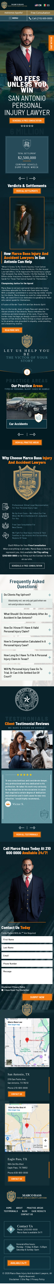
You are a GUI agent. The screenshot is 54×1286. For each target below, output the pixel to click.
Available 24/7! (18, 1262)
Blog (24, 1211)
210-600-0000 (21, 1087)
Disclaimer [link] (14, 1279)
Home (9, 1208)
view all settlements (27, 191)
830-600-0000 (21, 1172)
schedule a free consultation (27, 566)
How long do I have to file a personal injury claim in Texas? (25, 657)
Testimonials (11, 1211)
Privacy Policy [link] (38, 1279)
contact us (16, 1094)
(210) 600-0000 (31, 1229)
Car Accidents (26, 411)
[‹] (22, 178)
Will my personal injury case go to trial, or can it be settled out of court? (23, 672)
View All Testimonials (27, 834)
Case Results (39, 1211)
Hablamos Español (13, 12)
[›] (32, 178)
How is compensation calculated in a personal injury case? (25, 643)
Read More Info (12, 330)
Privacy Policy (18, 987)
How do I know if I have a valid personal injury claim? (21, 629)
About (19, 1208)
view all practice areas (27, 442)
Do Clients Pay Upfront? (17, 594)
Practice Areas (35, 1208)
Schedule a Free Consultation (27, 120)
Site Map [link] (25, 1279)
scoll (27, 371)
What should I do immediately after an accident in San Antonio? (26, 615)
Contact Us (27, 1214)
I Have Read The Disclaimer (16, 990)
